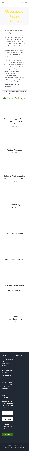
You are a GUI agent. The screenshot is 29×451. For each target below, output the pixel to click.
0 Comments (16, 93)
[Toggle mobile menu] (26, 2)
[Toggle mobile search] (23, 2)
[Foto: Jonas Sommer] (14, 300)
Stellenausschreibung (14, 233)
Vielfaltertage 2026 (14, 150)
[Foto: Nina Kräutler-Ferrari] (14, 269)
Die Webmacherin (20, 447)
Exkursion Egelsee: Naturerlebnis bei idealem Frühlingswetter (14, 287)
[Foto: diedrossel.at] (14, 188)
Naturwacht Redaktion (9, 91)
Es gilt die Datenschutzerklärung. (8, 427)
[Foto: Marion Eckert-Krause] (14, 102)
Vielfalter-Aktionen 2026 (14, 259)
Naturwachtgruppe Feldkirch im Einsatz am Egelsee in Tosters (14, 121)
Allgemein (10, 93)
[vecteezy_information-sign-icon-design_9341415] (14, 217)
